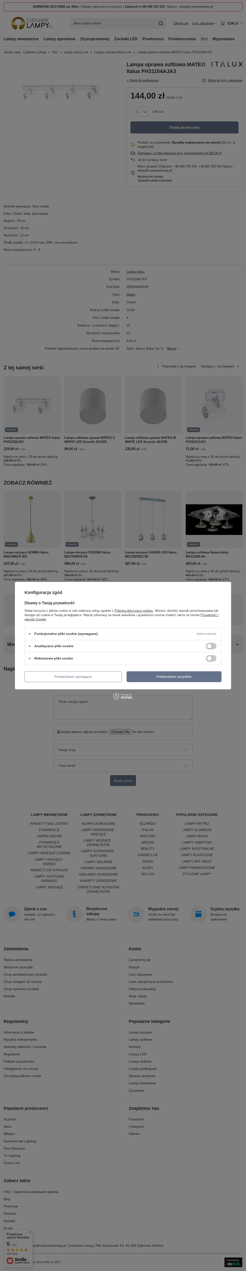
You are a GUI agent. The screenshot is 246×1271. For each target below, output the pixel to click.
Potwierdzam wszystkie (173, 677)
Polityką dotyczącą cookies (134, 610)
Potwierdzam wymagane (73, 677)
